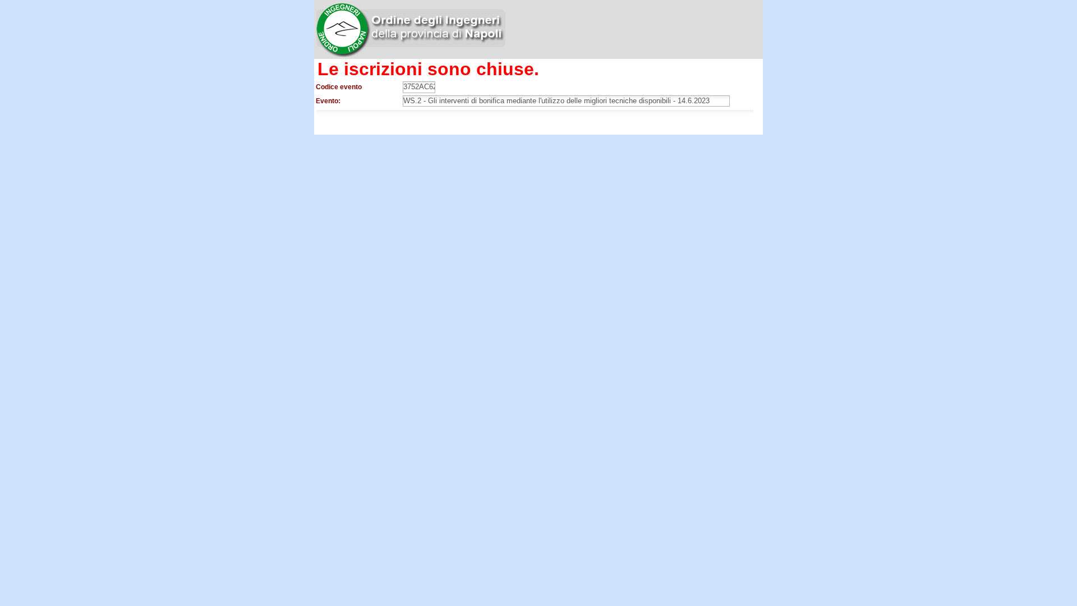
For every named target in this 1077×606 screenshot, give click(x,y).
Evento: (328, 101)
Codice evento (339, 87)
